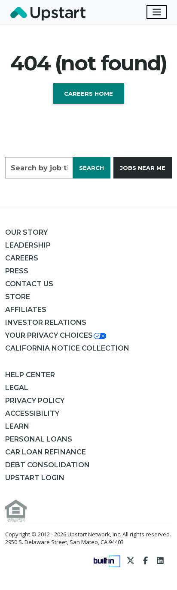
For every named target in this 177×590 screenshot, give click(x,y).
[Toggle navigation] (156, 12)
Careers (21, 258)
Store (17, 297)
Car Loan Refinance (45, 452)
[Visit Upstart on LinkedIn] (160, 560)
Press (16, 271)
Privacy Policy (34, 400)
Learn (17, 426)
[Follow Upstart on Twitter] (131, 560)
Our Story (26, 232)
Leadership (28, 245)
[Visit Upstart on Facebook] (145, 560)
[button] (56, 335)
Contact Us (29, 284)
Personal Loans (38, 439)
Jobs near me (142, 167)
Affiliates (25, 310)
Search (91, 167)
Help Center (30, 375)
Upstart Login (34, 478)
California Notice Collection (67, 348)
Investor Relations (45, 322)
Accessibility (32, 413)
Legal (16, 388)
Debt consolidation (47, 465)
